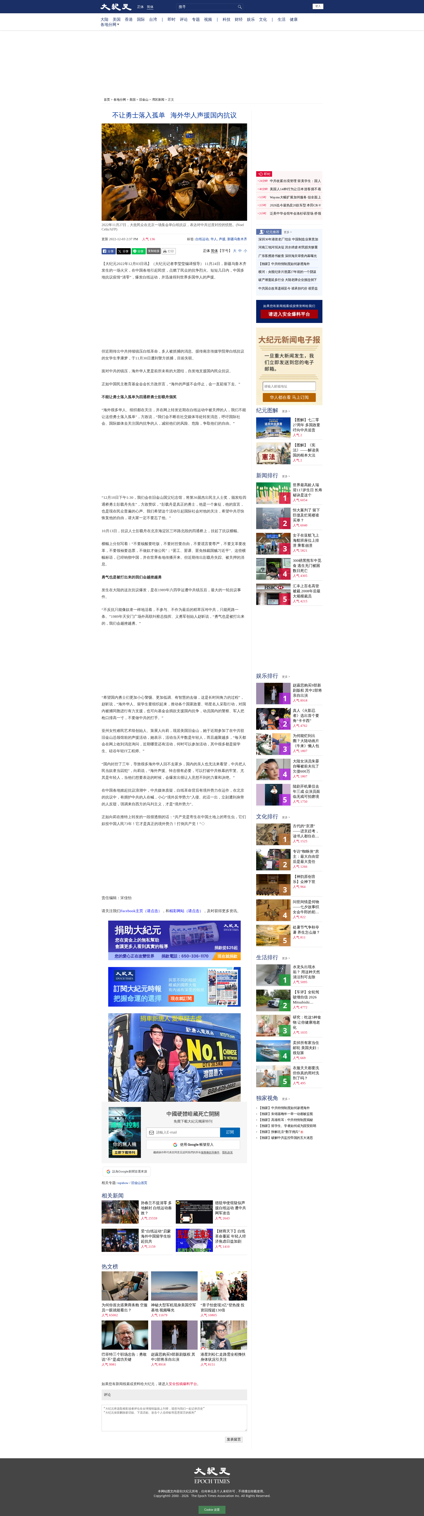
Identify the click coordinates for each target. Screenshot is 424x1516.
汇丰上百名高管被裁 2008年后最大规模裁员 (306, 591)
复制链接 (153, 251)
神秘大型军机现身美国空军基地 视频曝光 (173, 1307)
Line (139, 251)
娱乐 (251, 19)
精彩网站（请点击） (186, 911)
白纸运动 (202, 239)
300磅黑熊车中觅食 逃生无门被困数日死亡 (307, 565)
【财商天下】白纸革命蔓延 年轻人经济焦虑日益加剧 (230, 1236)
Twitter (124, 251)
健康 (294, 19)
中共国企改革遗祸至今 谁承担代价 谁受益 (288, 288)
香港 (129, 19)
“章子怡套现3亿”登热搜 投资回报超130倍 (222, 1307)
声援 (222, 239)
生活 (282, 19)
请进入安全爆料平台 (289, 314)
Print (169, 251)
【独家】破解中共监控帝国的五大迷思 (285, 1138)
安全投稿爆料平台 (183, 1384)
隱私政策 (227, 1152)
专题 (196, 19)
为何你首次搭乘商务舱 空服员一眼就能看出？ (125, 1307)
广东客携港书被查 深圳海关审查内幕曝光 (287, 256)
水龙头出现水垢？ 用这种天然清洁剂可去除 (306, 972)
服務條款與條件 (210, 1152)
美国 (117, 19)
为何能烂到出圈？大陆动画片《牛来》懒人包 (306, 741)
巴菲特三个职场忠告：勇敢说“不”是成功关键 (124, 1357)
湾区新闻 (158, 99)
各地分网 (108, 24)
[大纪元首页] (116, 6)
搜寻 (239, 7)
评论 (184, 19)
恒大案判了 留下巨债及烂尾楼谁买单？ (306, 515)
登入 (318, 6)
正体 (140, 6)
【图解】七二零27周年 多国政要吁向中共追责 (306, 425)
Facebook (109, 251)
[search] (209, 7)
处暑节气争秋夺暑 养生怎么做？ (306, 930)
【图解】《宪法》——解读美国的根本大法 (306, 450)
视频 (208, 19)
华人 (213, 239)
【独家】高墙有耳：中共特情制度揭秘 (285, 1120)
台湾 (153, 19)
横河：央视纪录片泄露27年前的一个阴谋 (287, 272)
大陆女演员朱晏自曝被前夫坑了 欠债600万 (306, 766)
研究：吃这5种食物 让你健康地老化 (307, 1022)
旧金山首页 (139, 1183)
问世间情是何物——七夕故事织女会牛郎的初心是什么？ (306, 907)
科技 (227, 19)
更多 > (288, 232)
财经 (239, 19)
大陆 (104, 19)
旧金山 (143, 99)
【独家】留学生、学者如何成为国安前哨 (287, 1126)
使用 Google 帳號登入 (197, 1144)
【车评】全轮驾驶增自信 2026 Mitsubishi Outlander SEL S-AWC (306, 997)
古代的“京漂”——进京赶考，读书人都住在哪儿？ (306, 831)
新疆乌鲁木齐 (237, 239)
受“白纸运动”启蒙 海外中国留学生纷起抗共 (156, 1236)
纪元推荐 (272, 232)
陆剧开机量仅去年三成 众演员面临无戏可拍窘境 (306, 791)
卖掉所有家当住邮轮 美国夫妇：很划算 (306, 1048)
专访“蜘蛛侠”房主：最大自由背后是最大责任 (306, 856)
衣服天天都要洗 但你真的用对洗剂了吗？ (306, 1073)
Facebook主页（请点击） (141, 911)
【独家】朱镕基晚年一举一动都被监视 (285, 1114)
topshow (123, 1183)
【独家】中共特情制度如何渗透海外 (284, 264)
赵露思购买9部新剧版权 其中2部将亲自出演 (173, 1357)
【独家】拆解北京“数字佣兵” (279, 1132)
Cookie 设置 (212, 1509)
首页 (107, 99)
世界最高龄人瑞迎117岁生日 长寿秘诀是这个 (307, 490)
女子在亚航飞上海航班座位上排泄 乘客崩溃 (306, 540)
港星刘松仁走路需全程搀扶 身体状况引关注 (223, 1357)
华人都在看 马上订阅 (289, 397)
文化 (263, 19)
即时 (172, 19)
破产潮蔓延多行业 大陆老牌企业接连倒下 (287, 280)
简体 (150, 6)
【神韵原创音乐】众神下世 (304, 879)
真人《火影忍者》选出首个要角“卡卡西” (306, 715)
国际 (141, 19)
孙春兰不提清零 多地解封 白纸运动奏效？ (156, 1208)
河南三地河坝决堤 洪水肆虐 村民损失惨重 (288, 247)
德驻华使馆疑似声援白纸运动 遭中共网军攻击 (230, 1208)
